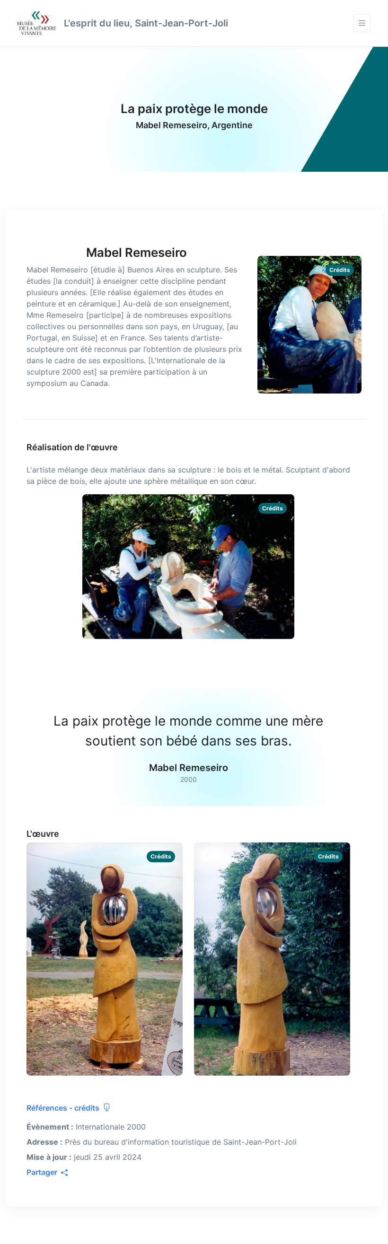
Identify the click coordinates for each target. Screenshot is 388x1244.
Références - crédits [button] (63, 1108)
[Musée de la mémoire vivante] (36, 23)
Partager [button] (42, 1172)
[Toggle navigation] (362, 23)
